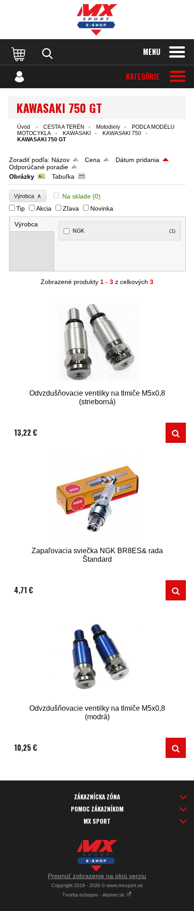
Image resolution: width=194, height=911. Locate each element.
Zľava (71, 208)
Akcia (43, 208)
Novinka (101, 208)
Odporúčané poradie (38, 167)
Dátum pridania (137, 159)
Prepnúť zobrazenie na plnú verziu (97, 875)
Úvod (23, 127)
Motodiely (108, 127)
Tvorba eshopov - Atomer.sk (94, 894)
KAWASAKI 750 (121, 133)
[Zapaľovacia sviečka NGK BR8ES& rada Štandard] (97, 499)
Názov (60, 159)
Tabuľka (63, 176)
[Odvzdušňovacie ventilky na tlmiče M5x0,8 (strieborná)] (97, 341)
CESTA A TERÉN (63, 127)
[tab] (32, 224)
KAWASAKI (77, 133)
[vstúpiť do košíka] (19, 53)
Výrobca (28, 196)
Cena (92, 159)
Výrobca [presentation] (26, 224)
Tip (20, 208)
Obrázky (21, 176)
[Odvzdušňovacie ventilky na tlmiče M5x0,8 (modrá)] (97, 656)
